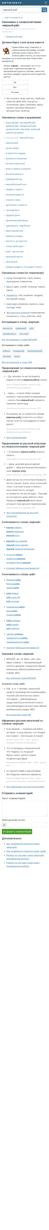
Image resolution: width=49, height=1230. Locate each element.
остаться (14, 554)
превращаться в (17, 642)
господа (12, 601)
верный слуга (27, 137)
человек (7, 356)
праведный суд (14, 179)
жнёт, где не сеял (15, 251)
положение (15, 607)
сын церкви (16, 541)
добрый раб (12, 125)
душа (11, 610)
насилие (15, 729)
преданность (9, 333)
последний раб (27, 122)
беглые (13, 583)
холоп (17, 356)
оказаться (15, 558)
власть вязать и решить (18, 168)
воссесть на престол (16, 241)
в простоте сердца (15, 153)
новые (12, 587)
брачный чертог (14, 256)
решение (15, 531)
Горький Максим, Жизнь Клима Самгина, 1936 (23, 459)
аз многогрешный (15, 163)
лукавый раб (12, 129)
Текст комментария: (14, 798)
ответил (12, 628)
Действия (11, 304)
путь (13, 535)
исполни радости (15, 194)
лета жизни (12, 261)
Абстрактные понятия (17, 312)
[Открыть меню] (45, 3)
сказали (13, 620)
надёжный (20, 328)
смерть (14, 527)
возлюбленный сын (16, 184)
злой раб (35, 129)
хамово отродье (14, 236)
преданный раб (14, 36)
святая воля (12, 142)
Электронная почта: (13, 820)
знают (12, 624)
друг (31, 328)
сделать (14, 634)
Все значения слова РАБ (18, 714)
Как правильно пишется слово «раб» (26, 851)
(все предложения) (16, 437)
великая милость (15, 173)
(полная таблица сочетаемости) (22, 568)
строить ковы (13, 199)
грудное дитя (13, 215)
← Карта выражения (12, 17)
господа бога (12, 210)
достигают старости (16, 205)
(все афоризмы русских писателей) (25, 786)
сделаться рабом (14, 132)
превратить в (16, 638)
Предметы (11, 295)
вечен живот (12, 148)
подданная (18, 350)
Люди (9, 278)
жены (38, 771)
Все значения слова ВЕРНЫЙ (21, 678)
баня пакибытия (14, 230)
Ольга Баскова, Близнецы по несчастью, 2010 (23, 408)
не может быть (18, 562)
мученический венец (17, 220)
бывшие (13, 579)
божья (12, 593)
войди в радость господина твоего (24, 267)
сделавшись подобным (18, 225)
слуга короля (17, 545)
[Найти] (44, 10)
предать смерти (14, 189)
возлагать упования (16, 158)
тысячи (13, 614)
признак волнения (20, 549)
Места (9, 286)
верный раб (12, 122)
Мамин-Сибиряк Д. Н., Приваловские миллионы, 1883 (26, 475)
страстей (13, 597)
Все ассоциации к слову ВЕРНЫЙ (19, 339)
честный (23, 333)
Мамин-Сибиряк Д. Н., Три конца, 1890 (20, 508)
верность (8, 328)
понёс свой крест (15, 246)
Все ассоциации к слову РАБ (17, 362)
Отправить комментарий (17, 831)
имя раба (25, 129)
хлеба (21, 771)
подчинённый (34, 350)
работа (6, 350)
